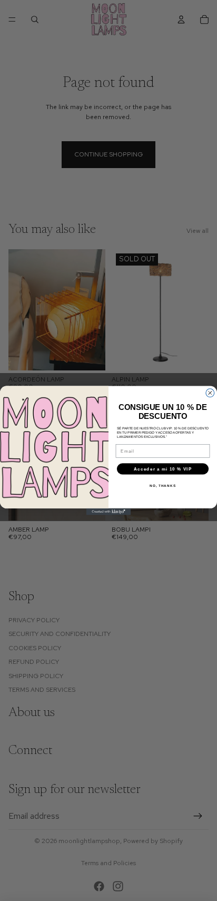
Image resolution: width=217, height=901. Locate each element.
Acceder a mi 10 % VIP (163, 468)
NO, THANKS (163, 485)
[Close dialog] (210, 393)
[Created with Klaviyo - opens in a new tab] (108, 511)
